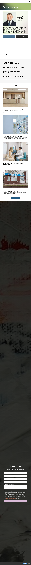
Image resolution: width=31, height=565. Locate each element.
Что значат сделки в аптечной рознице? (13, 136)
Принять (25, 563)
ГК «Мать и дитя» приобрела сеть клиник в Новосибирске (13, 164)
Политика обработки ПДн (4, 563)
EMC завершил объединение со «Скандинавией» (15, 109)
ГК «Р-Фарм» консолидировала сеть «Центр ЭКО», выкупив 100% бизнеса (14, 190)
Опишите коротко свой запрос (9, 484)
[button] (9, 36)
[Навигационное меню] (29, 1)
